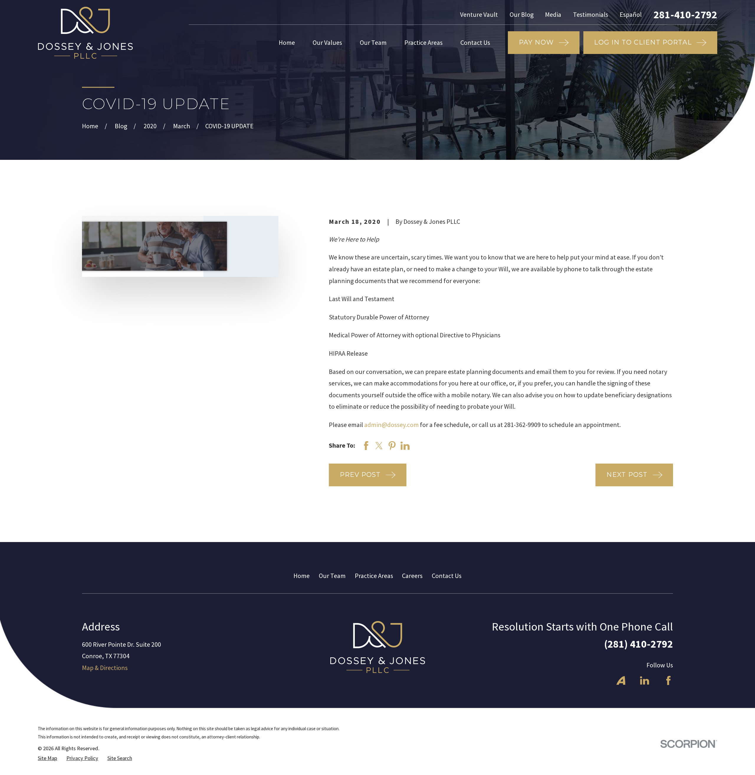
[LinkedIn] (644, 680)
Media (553, 14)
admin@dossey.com (391, 425)
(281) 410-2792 (638, 644)
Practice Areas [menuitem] (423, 42)
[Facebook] (668, 680)
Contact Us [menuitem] (475, 42)
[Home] (85, 32)
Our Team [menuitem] (373, 42)
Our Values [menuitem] (327, 42)
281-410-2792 (685, 14)
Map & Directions (105, 668)
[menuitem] (47, 758)
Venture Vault (479, 14)
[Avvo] (621, 680)
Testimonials (590, 14)
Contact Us (447, 576)
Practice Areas (374, 576)
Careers (412, 576)
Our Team (332, 576)
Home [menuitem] (287, 42)
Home (301, 576)
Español (631, 14)
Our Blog (522, 14)
